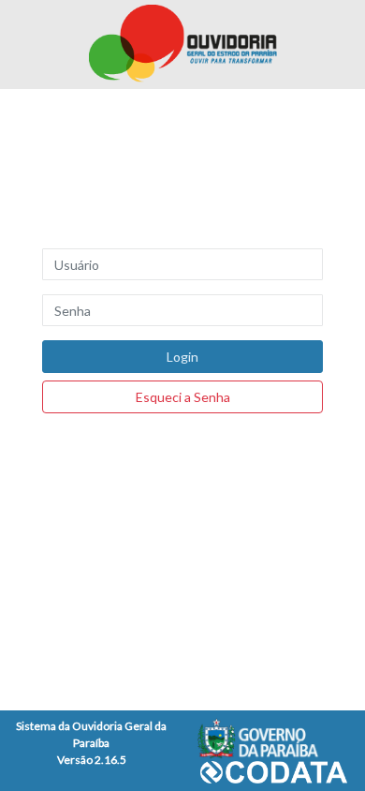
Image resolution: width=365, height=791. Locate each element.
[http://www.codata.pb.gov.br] (273, 771)
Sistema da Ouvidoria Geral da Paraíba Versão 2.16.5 (91, 743)
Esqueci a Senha (183, 397)
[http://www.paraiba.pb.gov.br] (273, 738)
